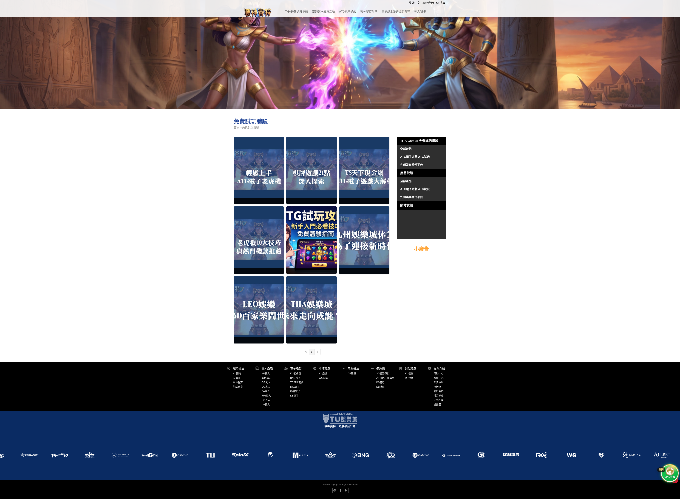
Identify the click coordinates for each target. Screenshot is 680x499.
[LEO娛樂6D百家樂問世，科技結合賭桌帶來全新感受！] (259, 309)
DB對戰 (409, 378)
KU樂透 (323, 373)
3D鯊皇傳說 (382, 373)
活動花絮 (439, 400)
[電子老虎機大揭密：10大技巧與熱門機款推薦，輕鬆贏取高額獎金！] (259, 240)
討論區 (437, 404)
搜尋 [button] (442, 2)
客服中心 (439, 378)
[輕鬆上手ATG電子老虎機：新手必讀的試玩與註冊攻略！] (259, 170)
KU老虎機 (295, 373)
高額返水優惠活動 (323, 11)
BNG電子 (295, 378)
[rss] (346, 490)
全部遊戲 (406, 148)
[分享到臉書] (340, 490)
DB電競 (352, 373)
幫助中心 (439, 373)
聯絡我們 (428, 2)
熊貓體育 (238, 387)
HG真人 (266, 400)
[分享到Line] (334, 490)
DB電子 (294, 395)
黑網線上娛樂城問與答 (396, 11)
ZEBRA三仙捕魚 (385, 378)
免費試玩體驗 (250, 127)
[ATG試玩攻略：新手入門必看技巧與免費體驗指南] (311, 240)
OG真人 (266, 382)
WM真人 (266, 395)
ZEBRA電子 (296, 382)
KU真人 (266, 373)
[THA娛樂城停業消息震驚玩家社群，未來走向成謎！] (311, 309)
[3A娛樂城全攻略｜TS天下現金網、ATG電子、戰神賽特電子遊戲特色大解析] (364, 170)
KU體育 (237, 373)
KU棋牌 (409, 373)
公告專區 (439, 382)
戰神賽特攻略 (368, 11)
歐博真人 (266, 378)
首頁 (236, 127)
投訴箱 (437, 387)
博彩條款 (439, 395)
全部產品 (406, 181)
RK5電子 (295, 387)
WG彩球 (323, 378)
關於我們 (439, 391)
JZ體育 (237, 378)
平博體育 (238, 382)
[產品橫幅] (340, 54)
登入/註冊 (420, 11)
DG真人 (266, 387)
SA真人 (266, 391)
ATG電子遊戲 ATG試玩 (415, 156)
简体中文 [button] (414, 2)
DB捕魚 (380, 387)
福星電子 (295, 391)
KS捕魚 (380, 382)
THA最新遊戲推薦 (296, 11)
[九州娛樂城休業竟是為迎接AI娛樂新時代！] (364, 240)
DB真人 (266, 404)
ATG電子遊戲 (347, 11)
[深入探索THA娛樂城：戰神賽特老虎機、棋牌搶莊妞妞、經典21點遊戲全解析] (311, 170)
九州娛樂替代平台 (411, 164)
